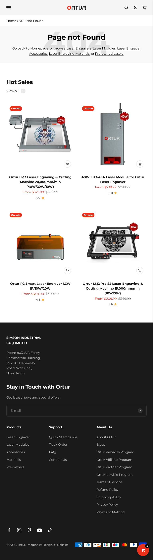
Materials (13, 460)
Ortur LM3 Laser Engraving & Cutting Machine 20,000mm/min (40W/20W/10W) (40, 182)
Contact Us (58, 460)
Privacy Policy (107, 505)
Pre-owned (15, 467)
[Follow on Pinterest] (29, 530)
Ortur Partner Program (114, 467)
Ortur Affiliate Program (114, 460)
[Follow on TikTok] (49, 530)
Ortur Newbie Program (114, 475)
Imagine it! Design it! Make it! (47, 545)
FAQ (52, 452)
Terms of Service (109, 482)
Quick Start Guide (63, 437)
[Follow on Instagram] (19, 530)
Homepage (39, 48)
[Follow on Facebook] (9, 530)
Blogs (100, 444)
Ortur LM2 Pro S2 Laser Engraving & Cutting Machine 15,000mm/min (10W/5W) (113, 288)
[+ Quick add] (67, 164)
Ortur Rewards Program (115, 452)
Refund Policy (107, 490)
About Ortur (106, 437)
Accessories (15, 452)
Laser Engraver (18, 437)
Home (11, 21)
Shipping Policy (108, 497)
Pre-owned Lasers (109, 53)
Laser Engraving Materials (69, 53)
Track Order (58, 444)
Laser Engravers (78, 48)
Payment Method (110, 512)
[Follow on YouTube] (39, 530)
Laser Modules (104, 48)
